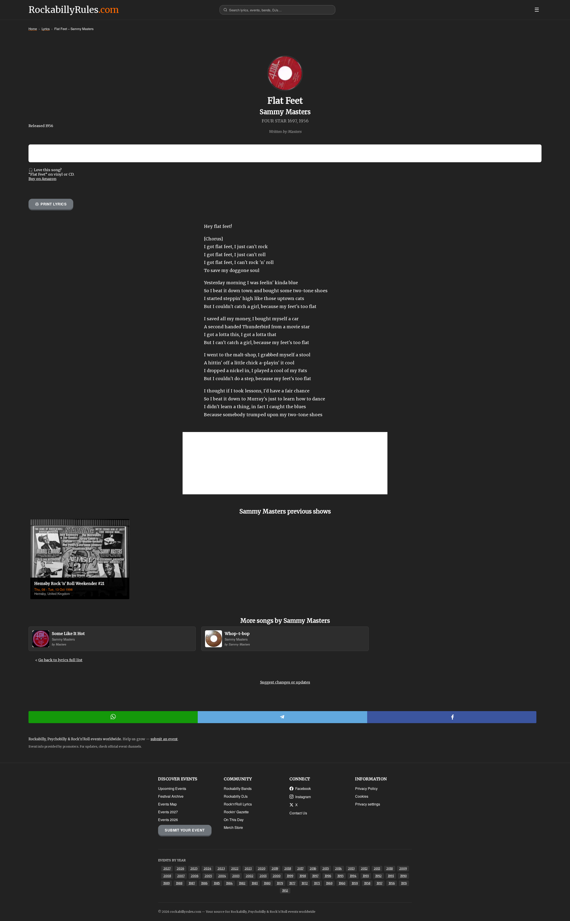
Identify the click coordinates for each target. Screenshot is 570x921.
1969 (329, 883)
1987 (192, 883)
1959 (355, 883)
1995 (340, 876)
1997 (315, 876)
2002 (249, 876)
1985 (217, 883)
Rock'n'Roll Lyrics (238, 804)
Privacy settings (367, 804)
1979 (280, 883)
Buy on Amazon (42, 178)
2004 (222, 876)
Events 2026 (168, 819)
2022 (234, 868)
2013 (351, 868)
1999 (290, 876)
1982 (242, 883)
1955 (404, 883)
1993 (366, 876)
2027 (167, 868)
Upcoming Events (172, 788)
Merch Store (233, 827)
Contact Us (298, 813)
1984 (229, 883)
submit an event (164, 739)
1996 (328, 876)
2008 (167, 876)
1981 (255, 883)
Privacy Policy (366, 788)
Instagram (303, 796)
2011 (377, 868)
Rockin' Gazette (236, 811)
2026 (180, 868)
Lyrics (46, 28)
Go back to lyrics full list (60, 660)
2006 (194, 876)
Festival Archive (170, 796)
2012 (364, 868)
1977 (292, 883)
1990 (403, 876)
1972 (304, 883)
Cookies (361, 796)
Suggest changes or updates (285, 682)
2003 (236, 876)
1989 (166, 883)
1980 (267, 883)
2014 (338, 868)
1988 (179, 883)
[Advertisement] (285, 463)
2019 (275, 868)
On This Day (234, 819)
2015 (325, 868)
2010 (389, 868)
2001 (263, 876)
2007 (181, 876)
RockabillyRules (73, 9)
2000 (277, 876)
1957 (379, 883)
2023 (221, 868)
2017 (300, 868)
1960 (342, 883)
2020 (261, 868)
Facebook (303, 788)
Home (32, 28)
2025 (193, 868)
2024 (207, 868)
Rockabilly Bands (238, 788)
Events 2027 (168, 811)
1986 (204, 883)
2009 (403, 868)
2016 (313, 868)
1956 (392, 883)
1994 (353, 876)
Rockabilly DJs (236, 796)
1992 (378, 876)
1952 (285, 891)
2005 (208, 876)
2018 (287, 868)
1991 (391, 876)
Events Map (167, 804)
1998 (302, 876)
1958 (367, 883)
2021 (248, 868)
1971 (317, 883)
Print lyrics (54, 204)
